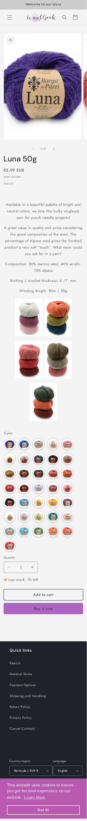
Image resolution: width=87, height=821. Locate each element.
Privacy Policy (21, 717)
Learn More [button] (34, 797)
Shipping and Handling (28, 695)
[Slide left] (32, 148)
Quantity (9, 557)
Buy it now (43, 608)
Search (15, 663)
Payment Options (23, 685)
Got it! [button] (43, 810)
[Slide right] (54, 148)
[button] (9, 17)
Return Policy (20, 706)
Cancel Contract (22, 728)
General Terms (21, 673)
